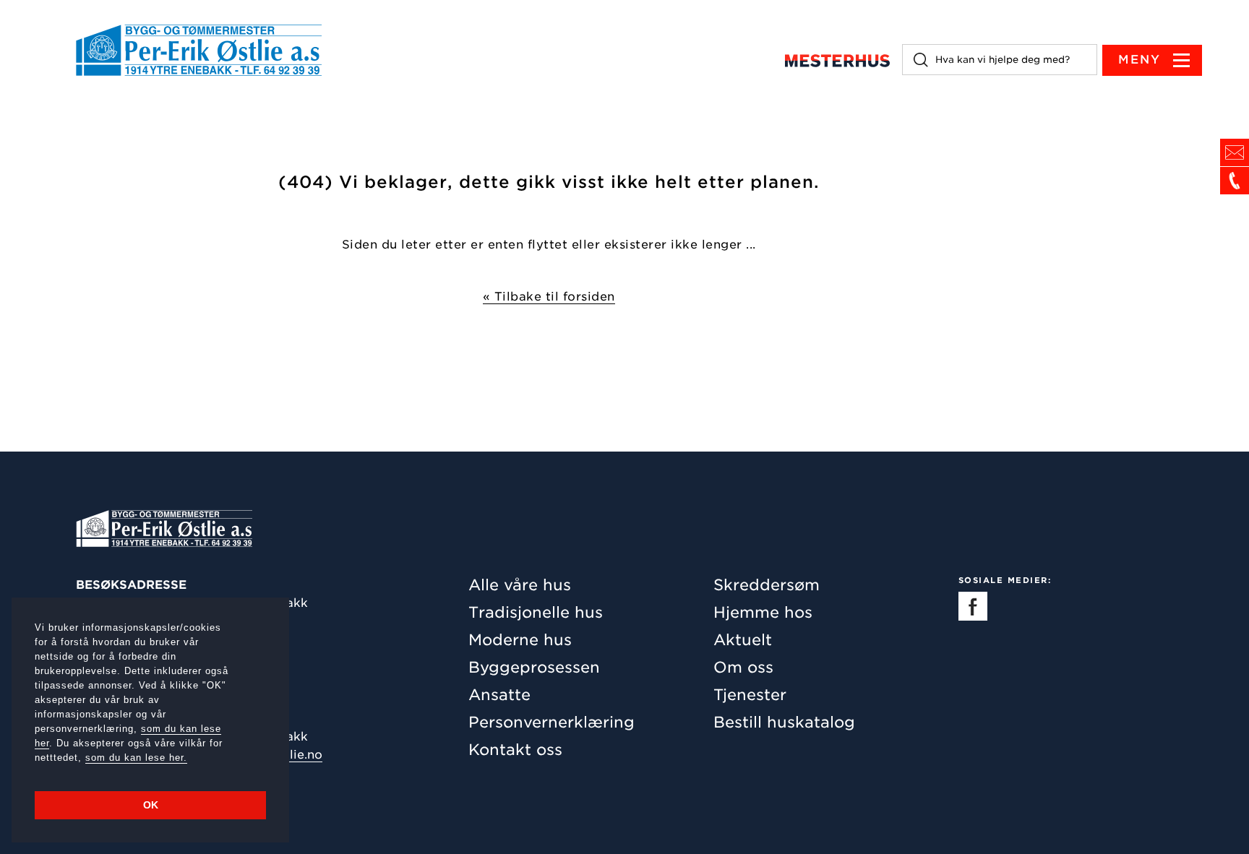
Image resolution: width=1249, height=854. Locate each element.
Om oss (743, 667)
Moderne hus (520, 640)
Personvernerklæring (551, 722)
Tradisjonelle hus (535, 612)
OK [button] (150, 805)
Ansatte (499, 695)
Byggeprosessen (534, 667)
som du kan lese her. (136, 757)
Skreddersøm (766, 585)
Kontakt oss (515, 750)
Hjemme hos (762, 612)
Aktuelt (742, 640)
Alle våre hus (519, 585)
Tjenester (749, 695)
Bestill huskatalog (784, 722)
